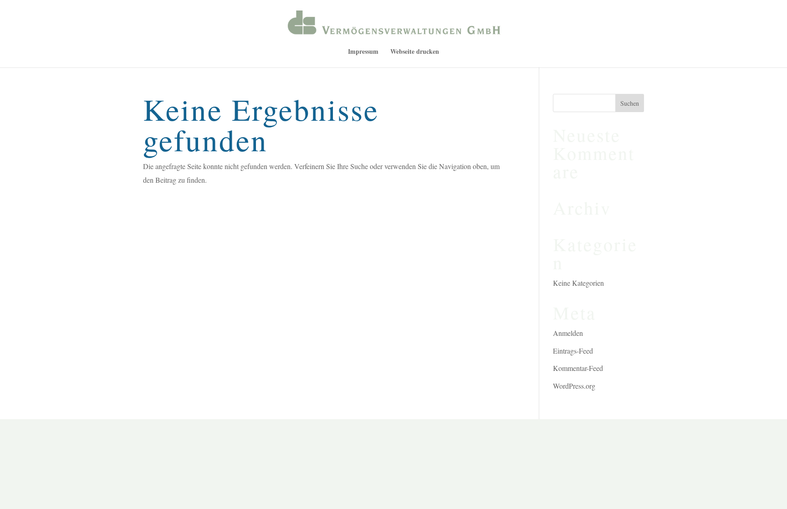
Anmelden (568, 333)
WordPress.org (574, 386)
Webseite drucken (414, 52)
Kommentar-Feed (578, 368)
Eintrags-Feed (573, 350)
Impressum (363, 52)
